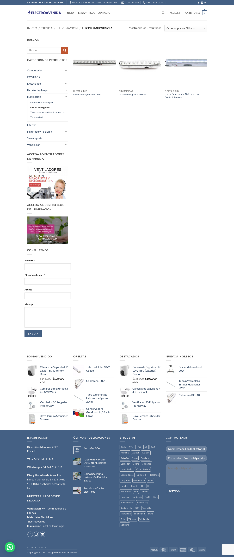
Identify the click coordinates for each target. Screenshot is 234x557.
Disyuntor (125, 480)
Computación (35, 70)
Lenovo (144, 491)
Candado (145, 458)
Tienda (80, 12)
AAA (153, 447)
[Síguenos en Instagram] (202, 3)
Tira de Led (139, 513)
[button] (175, 12)
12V (131, 447)
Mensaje (28, 304)
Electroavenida (36, 521)
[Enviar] (64, 50)
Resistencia (126, 508)
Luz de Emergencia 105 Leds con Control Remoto (182, 96)
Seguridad (147, 508)
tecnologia (126, 513)
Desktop (154, 474)
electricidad (139, 480)
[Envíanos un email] (205, 3)
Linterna (125, 497)
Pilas (155, 497)
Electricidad (34, 83)
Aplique (146, 452)
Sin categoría (34, 138)
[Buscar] (163, 13)
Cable (135, 458)
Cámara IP (142, 474)
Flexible (124, 486)
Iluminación (67, 28)
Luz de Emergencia (40, 107)
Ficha (150, 480)
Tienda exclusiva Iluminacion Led (47, 112)
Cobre (136, 463)
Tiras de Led (36, 117)
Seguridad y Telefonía (39, 131)
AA (145, 447)
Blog (92, 12)
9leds (123, 447)
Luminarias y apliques (41, 102)
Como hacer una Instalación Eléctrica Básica (95, 477)
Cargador (125, 463)
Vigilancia (144, 519)
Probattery (142, 502)
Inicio (70, 12)
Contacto (104, 12)
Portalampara (127, 502)
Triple (150, 513)
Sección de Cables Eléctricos (94, 490)
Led (136, 491)
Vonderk (125, 524)
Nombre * (29, 260)
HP (142, 486)
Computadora (143, 469)
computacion (127, 469)
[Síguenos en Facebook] (199, 3)
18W (138, 447)
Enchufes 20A (92, 448)
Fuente (134, 486)
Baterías (125, 458)
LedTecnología (55, 525)
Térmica (132, 519)
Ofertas (31, 124)
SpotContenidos (68, 552)
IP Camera (126, 491)
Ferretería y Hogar (37, 90)
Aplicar (135, 452)
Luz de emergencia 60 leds (87, 94)
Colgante (146, 463)
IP (148, 486)
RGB (137, 508)
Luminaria (137, 497)
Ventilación (33, 144)
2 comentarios (93, 466)
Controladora (127, 474)
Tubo (123, 519)
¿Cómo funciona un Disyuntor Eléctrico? (95, 461)
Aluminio (125, 452)
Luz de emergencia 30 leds (132, 94)
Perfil (147, 497)
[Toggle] (66, 70)
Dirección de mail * (34, 275)
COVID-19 (33, 77)
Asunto (28, 289)
